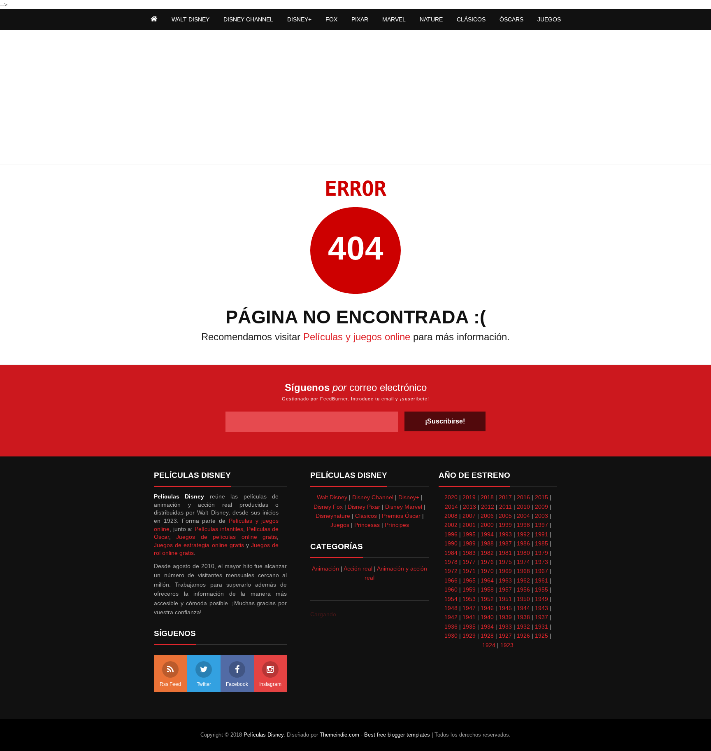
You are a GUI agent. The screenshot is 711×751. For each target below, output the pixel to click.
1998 (523, 525)
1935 (469, 626)
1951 (505, 599)
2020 (451, 497)
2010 (523, 506)
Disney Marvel (403, 506)
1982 (487, 553)
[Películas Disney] (154, 19)
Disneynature (333, 515)
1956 (523, 589)
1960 (451, 589)
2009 (541, 506)
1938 (523, 617)
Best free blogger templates (397, 735)
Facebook (237, 684)
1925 (541, 635)
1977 (469, 562)
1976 (487, 562)
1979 (541, 553)
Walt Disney (332, 497)
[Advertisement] (355, 98)
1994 (487, 534)
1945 (505, 608)
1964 (487, 580)
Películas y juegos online (356, 336)
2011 (505, 506)
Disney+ (408, 497)
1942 (451, 617)
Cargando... (325, 614)
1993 (505, 534)
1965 (469, 580)
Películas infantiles (219, 529)
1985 (541, 543)
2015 (541, 497)
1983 (469, 553)
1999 (505, 525)
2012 (487, 506)
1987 (505, 543)
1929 (469, 635)
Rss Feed (170, 684)
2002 (451, 525)
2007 (469, 515)
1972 (451, 571)
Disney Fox (328, 506)
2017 (505, 497)
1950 (523, 599)
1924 (488, 645)
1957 (505, 589)
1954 (451, 599)
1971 (469, 571)
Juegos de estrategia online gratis (199, 545)
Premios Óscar (401, 515)
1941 (469, 617)
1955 (541, 589)
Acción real (358, 568)
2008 (451, 515)
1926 (523, 635)
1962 (523, 580)
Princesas (367, 525)
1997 (541, 525)
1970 (487, 571)
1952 (487, 599)
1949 (541, 599)
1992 (523, 534)
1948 (451, 608)
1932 (523, 626)
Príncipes (397, 525)
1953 (469, 599)
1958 (487, 589)
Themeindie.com (339, 735)
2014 (451, 506)
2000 (487, 525)
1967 (541, 571)
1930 (451, 635)
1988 (487, 543)
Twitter (204, 684)
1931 (541, 626)
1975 (505, 562)
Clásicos (366, 515)
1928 (487, 635)
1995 (469, 534)
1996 (451, 534)
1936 (451, 626)
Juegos (339, 525)
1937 (541, 617)
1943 (541, 608)
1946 (487, 608)
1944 (523, 608)
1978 (451, 562)
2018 (487, 497)
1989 (469, 543)
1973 (541, 562)
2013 (469, 506)
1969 (505, 571)
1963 (505, 580)
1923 (507, 645)
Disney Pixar (364, 506)
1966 (451, 580)
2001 (469, 525)
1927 (505, 635)
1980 (523, 553)
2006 (487, 515)
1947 (469, 608)
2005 (505, 515)
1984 (451, 553)
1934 (487, 626)
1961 (541, 580)
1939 (505, 617)
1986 (523, 543)
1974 (523, 562)
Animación (325, 568)
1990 (451, 543)
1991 (541, 534)
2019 (469, 497)
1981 (505, 553)
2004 (523, 515)
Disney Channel (372, 497)
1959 (469, 589)
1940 (487, 617)
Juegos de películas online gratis (226, 536)
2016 (523, 497)
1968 (523, 571)
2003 (541, 515)
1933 (505, 626)
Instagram (270, 684)
